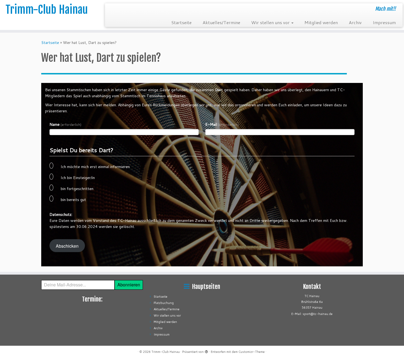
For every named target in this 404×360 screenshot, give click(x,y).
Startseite (181, 22)
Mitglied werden (321, 22)
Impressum (384, 22)
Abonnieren (128, 284)
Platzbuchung (164, 303)
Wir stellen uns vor (271, 22)
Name (65, 124)
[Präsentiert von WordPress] (206, 351)
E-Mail (222, 124)
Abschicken (67, 246)
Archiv (355, 22)
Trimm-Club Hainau (46, 9)
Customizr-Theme (252, 352)
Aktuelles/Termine (221, 22)
